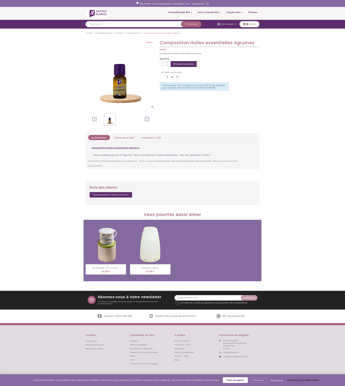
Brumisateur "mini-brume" (106, 268)
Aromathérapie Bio (179, 12)
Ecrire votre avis (171, 72)
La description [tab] (99, 137)
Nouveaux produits (95, 345)
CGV (132, 360)
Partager (167, 77)
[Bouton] (167, 62)
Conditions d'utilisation (141, 348)
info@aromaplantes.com (235, 356)
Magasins (179, 348)
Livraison (134, 341)
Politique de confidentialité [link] (303, 380)
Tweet (172, 77)
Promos (253, 12)
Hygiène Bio (234, 12)
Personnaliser (276, 380)
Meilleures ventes (94, 348)
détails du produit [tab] (124, 137)
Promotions (91, 341)
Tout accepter (235, 380)
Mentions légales (138, 345)
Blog (177, 360)
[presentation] (94, 119)
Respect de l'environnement (144, 352)
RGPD (132, 356)
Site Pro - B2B (181, 356)
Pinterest (177, 77)
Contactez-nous (183, 345)
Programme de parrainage (143, 363)
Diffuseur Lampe (150, 268)
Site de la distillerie (184, 352)
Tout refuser (258, 380)
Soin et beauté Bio (208, 12)
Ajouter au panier (183, 64)
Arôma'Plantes (182, 341)
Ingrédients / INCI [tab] (151, 137)
